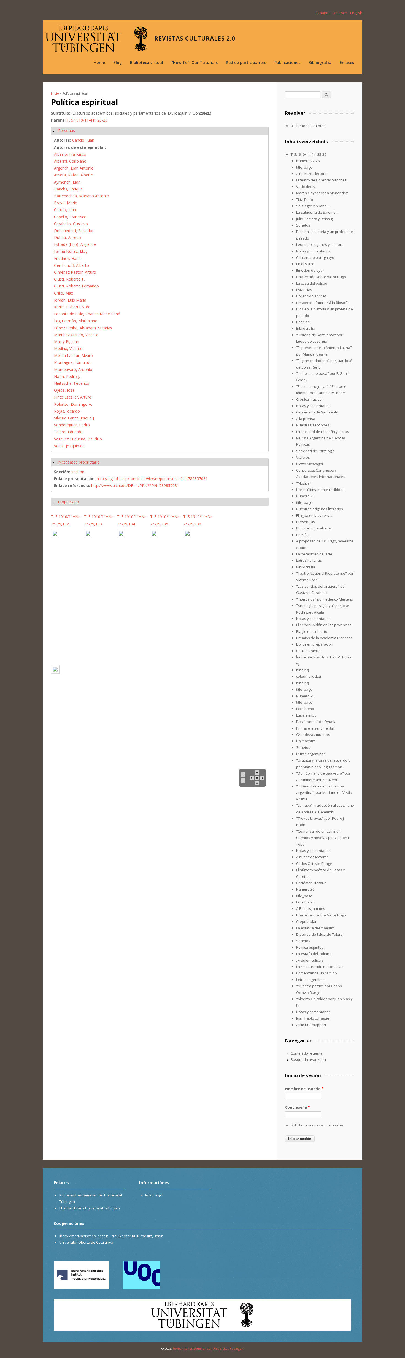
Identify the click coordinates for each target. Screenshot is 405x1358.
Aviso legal (154, 1195)
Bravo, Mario (65, 202)
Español (322, 12)
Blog (117, 62)
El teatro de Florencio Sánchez (321, 180)
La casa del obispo (311, 283)
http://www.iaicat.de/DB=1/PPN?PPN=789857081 (135, 485)
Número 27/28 (308, 160)
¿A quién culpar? (309, 960)
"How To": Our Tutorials (194, 62)
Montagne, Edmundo (73, 362)
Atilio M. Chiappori (311, 1024)
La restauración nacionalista (320, 966)
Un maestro (306, 740)
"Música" (303, 483)
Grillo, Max (63, 293)
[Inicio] (96, 39)
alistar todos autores (308, 125)
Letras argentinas (311, 753)
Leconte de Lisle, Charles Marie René (87, 313)
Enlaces (347, 62)
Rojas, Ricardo (67, 411)
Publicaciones (287, 62)
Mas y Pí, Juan (66, 341)
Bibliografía (320, 62)
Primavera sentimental (315, 728)
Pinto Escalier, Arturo (72, 397)
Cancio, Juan (83, 140)
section (77, 471)
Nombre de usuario (304, 1088)
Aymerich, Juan (67, 182)
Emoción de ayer (310, 270)
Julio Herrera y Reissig (314, 218)
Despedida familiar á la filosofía (323, 302)
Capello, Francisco (70, 216)
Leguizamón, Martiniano (76, 320)
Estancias (304, 289)
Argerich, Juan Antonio (74, 168)
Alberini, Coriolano (70, 161)
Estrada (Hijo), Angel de (75, 244)
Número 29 (305, 495)
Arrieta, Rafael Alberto (73, 175)
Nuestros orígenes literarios (319, 508)
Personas (66, 130)
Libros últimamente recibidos (320, 489)
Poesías (303, 321)
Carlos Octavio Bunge (314, 863)
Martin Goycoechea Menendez (322, 192)
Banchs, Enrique (68, 189)
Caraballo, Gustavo (71, 223)
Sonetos (303, 225)
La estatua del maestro (315, 928)
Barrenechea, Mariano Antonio (81, 195)
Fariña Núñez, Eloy (70, 251)
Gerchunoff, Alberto (71, 265)
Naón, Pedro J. (67, 376)
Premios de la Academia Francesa (324, 637)
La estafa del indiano (313, 953)
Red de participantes (246, 62)
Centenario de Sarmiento (317, 412)
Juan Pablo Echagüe (312, 1018)
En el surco (305, 263)
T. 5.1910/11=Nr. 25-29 (87, 120)
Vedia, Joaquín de (69, 445)
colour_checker (309, 676)
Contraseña (297, 1107)
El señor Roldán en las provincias (324, 624)
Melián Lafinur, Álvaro (73, 355)
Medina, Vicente (68, 348)
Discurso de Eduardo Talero (319, 934)
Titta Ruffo (304, 199)
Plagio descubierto (311, 631)
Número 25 (305, 695)
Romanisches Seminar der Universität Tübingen (208, 1348)
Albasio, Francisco (70, 154)
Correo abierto (308, 650)
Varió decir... (306, 186)
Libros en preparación (314, 644)
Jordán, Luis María (70, 300)
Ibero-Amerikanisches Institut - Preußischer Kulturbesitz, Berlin (111, 1235)
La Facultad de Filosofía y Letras (322, 431)
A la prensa (305, 418)
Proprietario (68, 501)
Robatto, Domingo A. (73, 404)
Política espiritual (310, 947)
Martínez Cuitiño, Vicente (76, 334)
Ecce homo (305, 708)
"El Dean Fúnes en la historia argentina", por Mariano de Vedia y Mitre (324, 793)
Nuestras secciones (312, 425)
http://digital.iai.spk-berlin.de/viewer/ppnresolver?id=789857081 (152, 478)
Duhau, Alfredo (67, 237)
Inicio (55, 93)
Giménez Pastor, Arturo (75, 272)
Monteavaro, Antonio (73, 369)
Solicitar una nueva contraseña (317, 1125)
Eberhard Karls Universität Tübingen (89, 1208)
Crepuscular (306, 921)
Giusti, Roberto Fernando (76, 286)
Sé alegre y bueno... (312, 205)
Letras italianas (309, 560)
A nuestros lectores (312, 173)
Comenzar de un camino (316, 972)
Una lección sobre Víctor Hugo (321, 276)
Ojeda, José (64, 390)
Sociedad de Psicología (315, 450)
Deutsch (339, 12)
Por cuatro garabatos (314, 528)
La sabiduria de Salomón (317, 212)
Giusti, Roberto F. (69, 279)
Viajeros (303, 457)
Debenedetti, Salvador (74, 230)
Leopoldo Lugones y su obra (320, 244)
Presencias (305, 521)
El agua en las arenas (314, 515)
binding (302, 670)
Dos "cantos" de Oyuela (316, 721)
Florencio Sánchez (311, 296)
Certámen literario (311, 882)
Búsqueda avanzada (308, 1059)
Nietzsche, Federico (71, 383)
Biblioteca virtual (146, 62)
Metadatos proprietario (79, 462)
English (356, 12)
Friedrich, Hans (67, 258)
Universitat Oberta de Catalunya (86, 1242)
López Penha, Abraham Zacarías (83, 327)
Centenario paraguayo (315, 257)
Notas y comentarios (313, 251)
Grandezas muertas (313, 734)
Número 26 (305, 889)
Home (99, 62)
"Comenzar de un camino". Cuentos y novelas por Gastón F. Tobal (323, 838)
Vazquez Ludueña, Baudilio (78, 439)
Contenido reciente (307, 1053)
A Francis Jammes (310, 908)
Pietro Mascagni (309, 463)
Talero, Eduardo (68, 431)
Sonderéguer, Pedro (72, 424)
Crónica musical (309, 399)
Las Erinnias (306, 715)
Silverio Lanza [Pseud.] (74, 418)
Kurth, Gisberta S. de (72, 307)
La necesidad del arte (314, 554)
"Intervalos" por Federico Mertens (324, 599)
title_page (304, 167)
